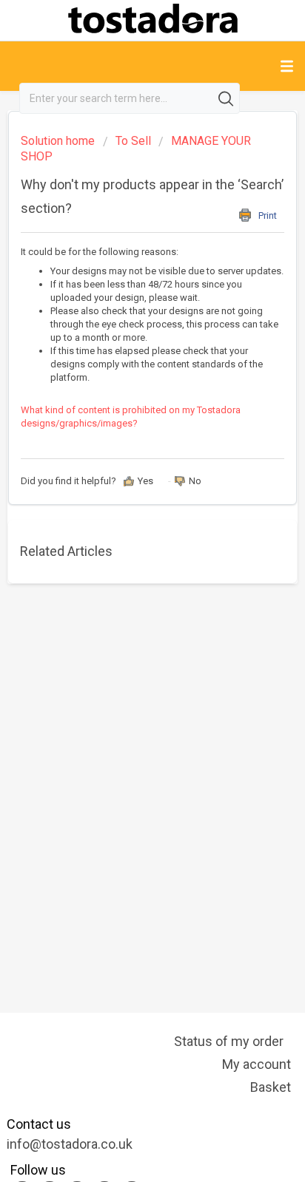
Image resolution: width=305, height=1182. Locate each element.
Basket (270, 1087)
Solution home (59, 141)
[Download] (125, 588)
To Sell (133, 141)
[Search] (228, 98)
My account (256, 1064)
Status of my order (229, 1041)
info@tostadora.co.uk (70, 1144)
